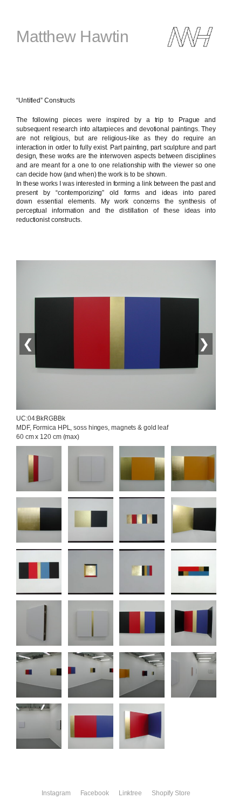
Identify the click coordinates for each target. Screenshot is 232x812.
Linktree (130, 793)
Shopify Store (171, 793)
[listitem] (39, 468)
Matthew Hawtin (72, 36)
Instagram (56, 793)
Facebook (94, 793)
